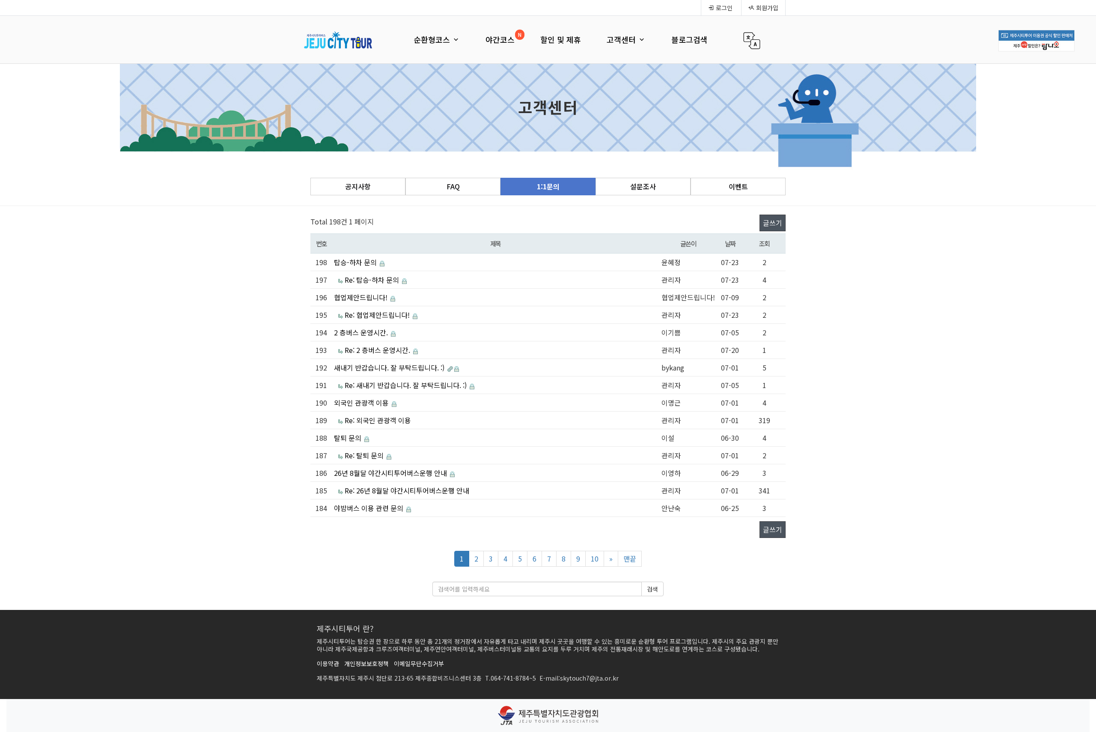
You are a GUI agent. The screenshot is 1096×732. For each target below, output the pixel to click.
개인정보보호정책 (366, 663)
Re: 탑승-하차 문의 (373, 280)
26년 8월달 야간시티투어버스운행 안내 (391, 473)
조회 (764, 243)
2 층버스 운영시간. (362, 332)
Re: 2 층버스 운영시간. (378, 350)
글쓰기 (772, 223)
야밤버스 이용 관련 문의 (369, 508)
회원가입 (766, 7)
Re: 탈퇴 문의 (365, 455)
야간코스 (500, 39)
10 (595, 558)
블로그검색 (689, 39)
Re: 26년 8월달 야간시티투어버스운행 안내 (407, 490)
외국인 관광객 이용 (362, 402)
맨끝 (629, 558)
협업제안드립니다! (361, 297)
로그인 (723, 7)
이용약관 (328, 663)
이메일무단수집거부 (419, 663)
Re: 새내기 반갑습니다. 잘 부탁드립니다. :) (406, 385)
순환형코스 (433, 39)
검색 (652, 589)
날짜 (730, 243)
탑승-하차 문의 (356, 262)
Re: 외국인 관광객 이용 (378, 420)
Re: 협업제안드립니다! (378, 315)
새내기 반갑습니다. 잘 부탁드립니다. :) (390, 367)
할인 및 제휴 (560, 39)
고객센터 (622, 39)
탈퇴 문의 (348, 438)
